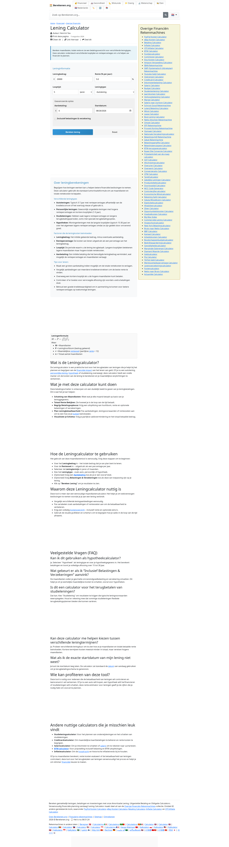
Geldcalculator (150, 254)
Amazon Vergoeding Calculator (158, 62)
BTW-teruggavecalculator (155, 148)
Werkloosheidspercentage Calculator (161, 263)
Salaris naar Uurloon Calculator (158, 102)
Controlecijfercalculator (155, 191)
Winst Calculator (151, 111)
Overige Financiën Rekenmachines (139, 806)
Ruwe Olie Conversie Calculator (158, 151)
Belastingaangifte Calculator (157, 142)
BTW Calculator (151, 51)
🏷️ (93, 8)
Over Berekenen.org (58, 816)
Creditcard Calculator (153, 79)
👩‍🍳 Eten (160, 3)
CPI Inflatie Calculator (154, 48)
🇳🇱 (81, 8)
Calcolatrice (98, 824)
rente (91, 351)
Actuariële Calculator (153, 274)
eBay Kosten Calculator (154, 39)
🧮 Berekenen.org (60, 5)
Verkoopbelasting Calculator (157, 97)
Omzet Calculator (152, 122)
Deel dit (87, 39)
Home (52, 23)
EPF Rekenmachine (152, 125)
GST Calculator (150, 160)
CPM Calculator (151, 174)
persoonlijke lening (59, 373)
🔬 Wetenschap (145, 3)
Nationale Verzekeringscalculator (159, 134)
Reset (114, 132)
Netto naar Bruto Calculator (156, 271)
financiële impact (84, 370)
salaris (103, 745)
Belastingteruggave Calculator (158, 145)
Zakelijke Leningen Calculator (157, 180)
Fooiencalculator (151, 268)
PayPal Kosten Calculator (155, 37)
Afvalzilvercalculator (153, 205)
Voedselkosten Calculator (155, 214)
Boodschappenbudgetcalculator (158, 240)
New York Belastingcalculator (157, 225)
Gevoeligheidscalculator (155, 245)
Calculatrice (110, 827)
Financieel (60, 23)
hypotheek (73, 373)
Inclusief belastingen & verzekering (74, 118)
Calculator (149, 824)
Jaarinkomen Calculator (154, 94)
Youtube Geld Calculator (155, 74)
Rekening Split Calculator (155, 197)
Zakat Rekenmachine (153, 140)
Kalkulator (144, 827)
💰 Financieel (80, 3)
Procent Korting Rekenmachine (158, 128)
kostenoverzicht (77, 510)
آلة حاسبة (121, 830)
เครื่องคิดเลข (135, 830)
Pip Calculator (150, 257)
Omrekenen (109, 816)
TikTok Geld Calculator (154, 260)
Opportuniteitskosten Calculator (159, 211)
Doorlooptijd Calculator (154, 185)
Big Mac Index (150, 217)
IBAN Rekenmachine (153, 65)
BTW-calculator (61, 748)
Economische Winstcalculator (157, 194)
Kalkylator (72, 830)
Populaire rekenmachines (80, 816)
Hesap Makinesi (128, 827)
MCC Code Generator (153, 188)
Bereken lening (73, 132)
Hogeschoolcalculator (154, 222)
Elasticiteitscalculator (153, 202)
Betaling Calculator (152, 42)
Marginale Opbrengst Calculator (158, 248)
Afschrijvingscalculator (154, 162)
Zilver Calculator (151, 208)
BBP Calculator (150, 231)
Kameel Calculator (152, 234)
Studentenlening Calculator (156, 91)
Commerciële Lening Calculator (158, 220)
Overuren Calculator (153, 165)
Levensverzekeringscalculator (157, 265)
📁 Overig (129, 3)
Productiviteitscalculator (155, 182)
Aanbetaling (80, 475)
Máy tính (96, 830)
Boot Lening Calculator (154, 117)
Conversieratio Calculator (155, 171)
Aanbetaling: (61, 105)
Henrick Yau (65, 33)
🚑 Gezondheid (98, 3)
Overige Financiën (73, 23)
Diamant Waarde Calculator (156, 251)
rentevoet (74, 351)
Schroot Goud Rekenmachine (157, 105)
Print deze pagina (60, 36)
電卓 (171, 830)
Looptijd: (57, 87)
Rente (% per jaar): (103, 74)
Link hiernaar (72, 39)
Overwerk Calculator (153, 168)
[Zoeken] (165, 15)
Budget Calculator (152, 88)
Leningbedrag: (60, 74)
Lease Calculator (151, 114)
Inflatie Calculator (152, 45)
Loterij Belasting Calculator (156, 108)
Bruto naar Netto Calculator (156, 228)
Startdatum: (101, 105)
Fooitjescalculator (152, 54)
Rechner (108, 830)
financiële (66, 762)
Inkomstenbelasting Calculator (158, 82)
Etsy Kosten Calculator (154, 59)
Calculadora (114, 824)
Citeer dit (56, 39)
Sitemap (98, 816)
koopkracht (83, 751)
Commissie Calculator (154, 57)
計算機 (148, 830)
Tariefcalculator (151, 177)
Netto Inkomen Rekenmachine (158, 119)
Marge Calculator (152, 99)
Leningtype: (100, 87)
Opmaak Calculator (153, 131)
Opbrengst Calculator (154, 77)
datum (111, 666)
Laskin (84, 830)
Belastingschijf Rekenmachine (157, 137)
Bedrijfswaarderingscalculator (158, 242)
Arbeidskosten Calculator (155, 237)
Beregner (84, 824)
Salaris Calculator (152, 85)
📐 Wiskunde (115, 3)
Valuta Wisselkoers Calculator (157, 200)
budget (76, 414)
